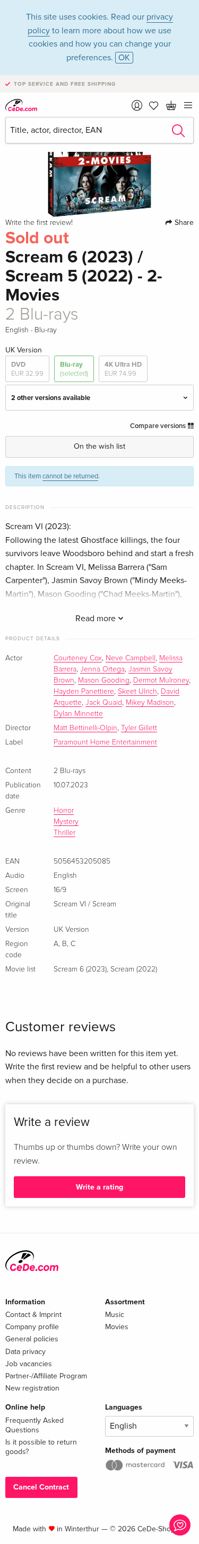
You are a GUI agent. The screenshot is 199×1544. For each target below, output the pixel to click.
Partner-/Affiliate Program (46, 1376)
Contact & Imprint (33, 1314)
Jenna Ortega (102, 669)
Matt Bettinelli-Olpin (85, 728)
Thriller (64, 833)
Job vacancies (28, 1363)
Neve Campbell (130, 658)
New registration (32, 1388)
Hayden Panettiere (84, 691)
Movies (116, 1326)
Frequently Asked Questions (34, 1425)
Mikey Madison (150, 702)
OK (124, 57)
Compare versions (158, 426)
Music (114, 1314)
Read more (96, 618)
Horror (64, 810)
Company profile (32, 1326)
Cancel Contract (41, 1487)
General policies (31, 1338)
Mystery (66, 821)
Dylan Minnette (78, 713)
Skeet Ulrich (137, 691)
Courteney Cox (78, 658)
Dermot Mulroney (161, 680)
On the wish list (99, 446)
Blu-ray (74, 368)
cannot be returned (70, 476)
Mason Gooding (103, 680)
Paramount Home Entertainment (105, 742)
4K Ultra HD (123, 368)
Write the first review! (39, 222)
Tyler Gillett (139, 728)
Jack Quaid (103, 702)
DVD (27, 368)
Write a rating (99, 1187)
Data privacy (25, 1351)
